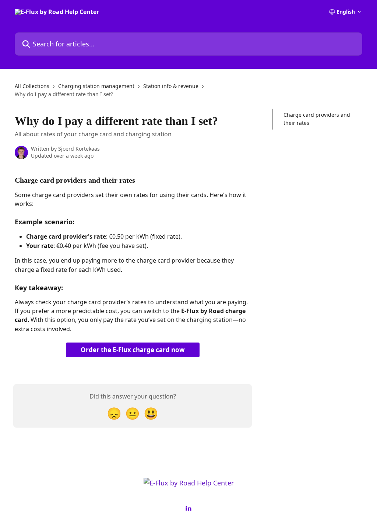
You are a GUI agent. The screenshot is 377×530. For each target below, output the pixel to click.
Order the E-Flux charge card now (133, 349)
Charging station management (96, 86)
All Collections (32, 86)
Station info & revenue (170, 86)
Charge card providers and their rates (316, 118)
